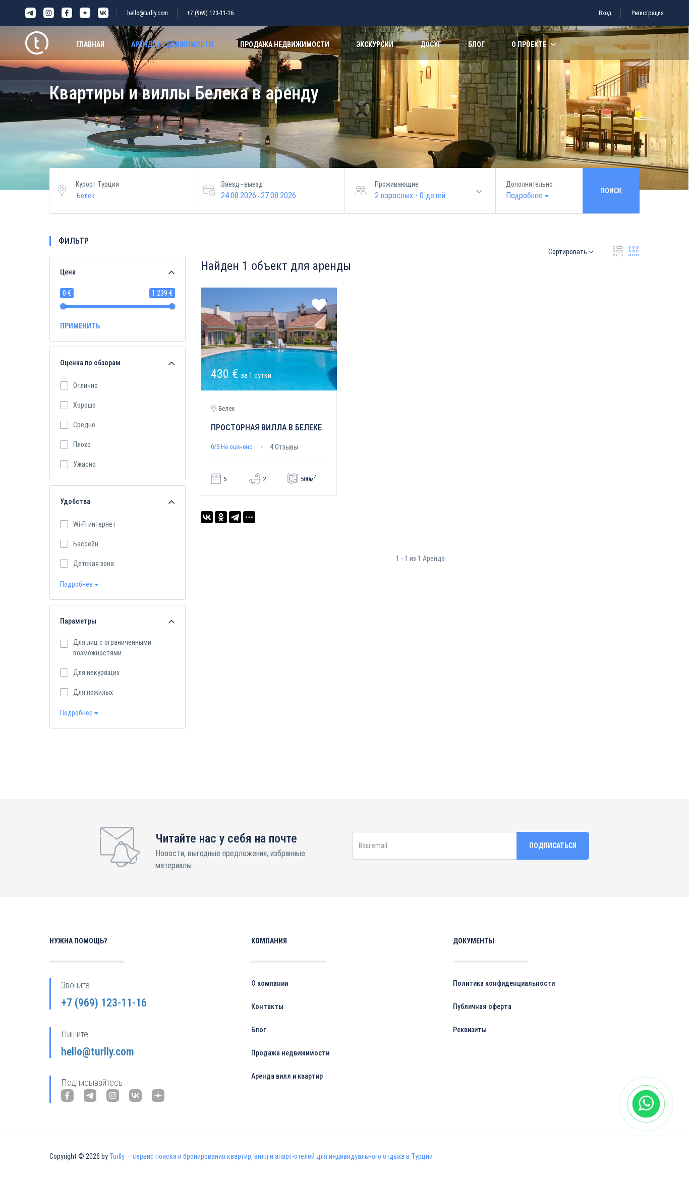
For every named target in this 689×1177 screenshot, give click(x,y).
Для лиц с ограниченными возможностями (112, 647)
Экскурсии (374, 44)
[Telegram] (235, 517)
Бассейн (85, 544)
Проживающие (397, 184)
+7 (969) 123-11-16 (210, 13)
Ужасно (84, 464)
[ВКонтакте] (207, 517)
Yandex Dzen (85, 13)
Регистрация (647, 13)
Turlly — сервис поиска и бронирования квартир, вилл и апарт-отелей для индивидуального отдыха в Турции (271, 1156)
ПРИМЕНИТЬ (80, 326)
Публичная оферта (482, 1006)
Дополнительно (529, 184)
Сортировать (568, 252)
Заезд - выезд (242, 184)
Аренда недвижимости (172, 44)
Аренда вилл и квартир (287, 1076)
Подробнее (77, 584)
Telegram (30, 13)
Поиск (611, 191)
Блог (476, 44)
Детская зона (93, 563)
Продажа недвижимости (284, 44)
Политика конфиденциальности (504, 983)
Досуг (430, 44)
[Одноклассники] (221, 517)
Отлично (85, 385)
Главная (90, 44)
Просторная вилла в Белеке (266, 427)
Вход (605, 13)
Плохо (82, 444)
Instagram (48, 13)
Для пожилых (93, 692)
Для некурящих (96, 672)
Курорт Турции (97, 184)
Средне (84, 425)
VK (103, 13)
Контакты (267, 1006)
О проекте (528, 44)
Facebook (67, 13)
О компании (269, 983)
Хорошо (84, 405)
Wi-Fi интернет (94, 524)
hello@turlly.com (147, 13)
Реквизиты (470, 1030)
